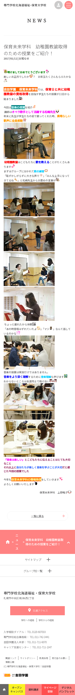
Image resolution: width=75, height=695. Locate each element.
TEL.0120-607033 (36, 632)
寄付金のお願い (59, 658)
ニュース (16, 542)
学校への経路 (28, 620)
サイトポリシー (27, 658)
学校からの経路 (46, 620)
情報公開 (9, 661)
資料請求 (33, 689)
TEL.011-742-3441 (39, 637)
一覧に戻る (37, 516)
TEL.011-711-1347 (42, 647)
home (7, 542)
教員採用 (43, 658)
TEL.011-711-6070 (37, 642)
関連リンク (10, 658)
